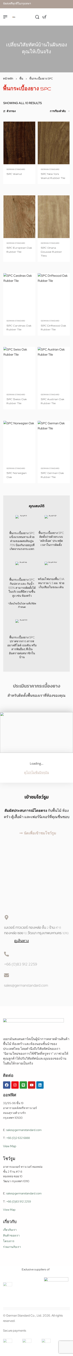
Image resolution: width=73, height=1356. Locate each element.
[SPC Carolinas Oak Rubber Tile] (19, 294)
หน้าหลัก (8, 78)
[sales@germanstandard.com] (6, 975)
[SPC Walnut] (19, 143)
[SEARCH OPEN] (37, 17)
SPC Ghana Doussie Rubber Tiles (51, 251)
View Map (9, 1146)
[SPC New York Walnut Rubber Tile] (54, 143)
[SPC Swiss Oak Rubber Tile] (19, 368)
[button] (36, 833)
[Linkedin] (40, 1085)
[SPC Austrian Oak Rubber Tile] (54, 368)
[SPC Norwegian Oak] (19, 442)
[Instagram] (15, 1085)
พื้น (21, 78)
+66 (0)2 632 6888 (18, 1138)
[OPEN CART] (44, 17)
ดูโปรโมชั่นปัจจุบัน (36, 773)
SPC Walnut (14, 174)
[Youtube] (31, 1085)
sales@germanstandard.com (26, 985)
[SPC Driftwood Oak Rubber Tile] (54, 294)
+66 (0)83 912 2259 (20, 964)
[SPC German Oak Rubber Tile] (54, 442)
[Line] (23, 1085)
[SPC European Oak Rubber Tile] (19, 216)
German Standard (15, 169)
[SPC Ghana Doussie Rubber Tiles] (54, 216)
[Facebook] (6, 1085)
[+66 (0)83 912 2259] (6, 954)
